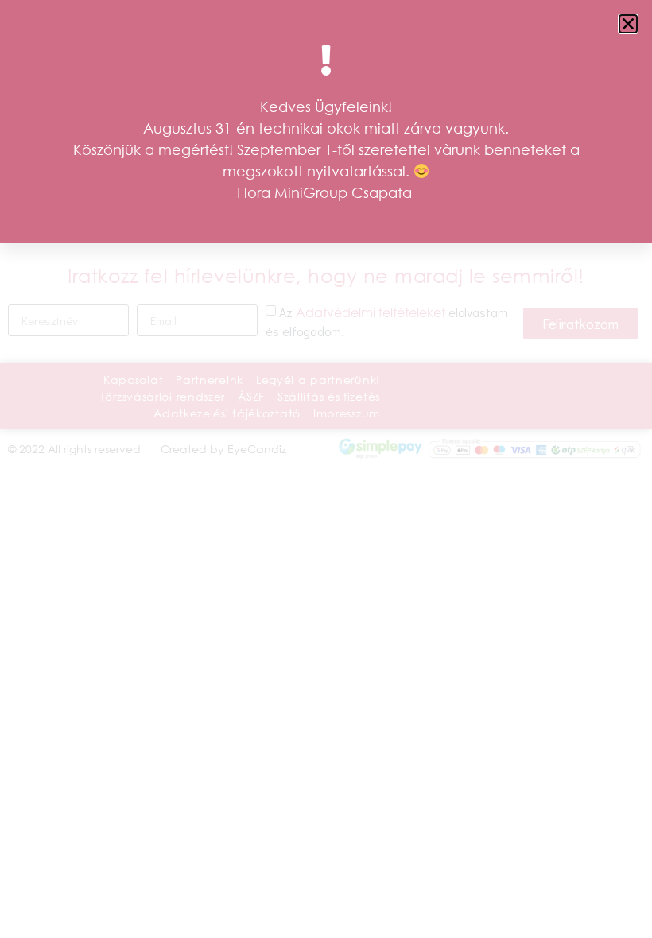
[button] (628, 24)
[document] (326, 469)
